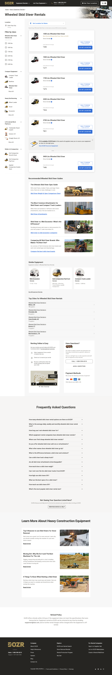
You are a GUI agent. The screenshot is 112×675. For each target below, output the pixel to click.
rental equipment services (48, 349)
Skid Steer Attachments (39, 214)
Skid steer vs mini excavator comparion (44, 233)
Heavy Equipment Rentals (17, 9)
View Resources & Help (57, 507)
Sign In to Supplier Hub (95, 646)
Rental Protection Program (65, 652)
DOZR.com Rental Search (64, 646)
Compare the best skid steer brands (43, 251)
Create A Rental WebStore (96, 652)
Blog (32, 659)
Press (32, 652)
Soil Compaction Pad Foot (61, 280)
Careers (33, 655)
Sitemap (71, 669)
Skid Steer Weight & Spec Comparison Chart (46, 193)
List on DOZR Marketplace (96, 649)
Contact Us (34, 662)
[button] (13, 37)
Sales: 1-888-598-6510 (60, 2)
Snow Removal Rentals (63, 649)
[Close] (92, 140)
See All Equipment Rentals (35, 292)
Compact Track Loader (83, 280)
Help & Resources (36, 649)
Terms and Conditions (52, 669)
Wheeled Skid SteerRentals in (37, 304)
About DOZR (34, 646)
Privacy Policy (63, 669)
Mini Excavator (35, 280)
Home (7, 9)
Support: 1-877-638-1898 (59, 4)
